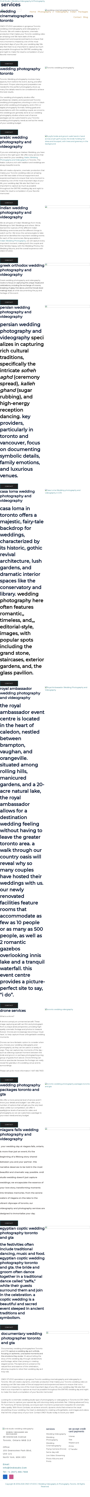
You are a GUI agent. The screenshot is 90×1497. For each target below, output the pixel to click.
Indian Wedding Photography (13, 241)
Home (33, 12)
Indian (73, 12)
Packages (83, 12)
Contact (77, 17)
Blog (85, 17)
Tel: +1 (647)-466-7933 (15, 1472)
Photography (44, 12)
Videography (61, 12)
